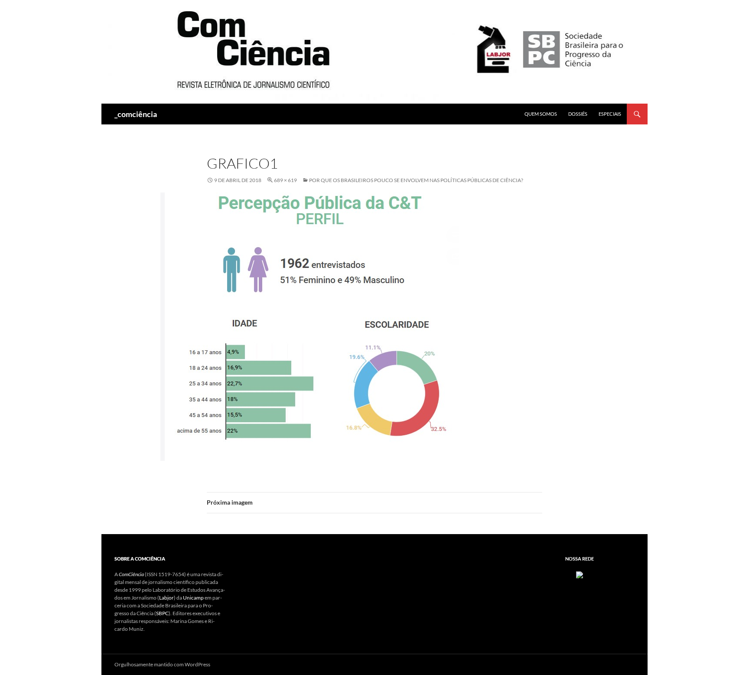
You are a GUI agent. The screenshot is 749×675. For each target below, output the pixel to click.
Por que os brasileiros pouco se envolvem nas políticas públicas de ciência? (416, 180)
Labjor (166, 597)
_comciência (135, 114)
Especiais (610, 114)
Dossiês (577, 114)
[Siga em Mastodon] (579, 574)
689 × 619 (285, 180)
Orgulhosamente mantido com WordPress (162, 664)
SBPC (162, 613)
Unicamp (193, 597)
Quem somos (540, 114)
